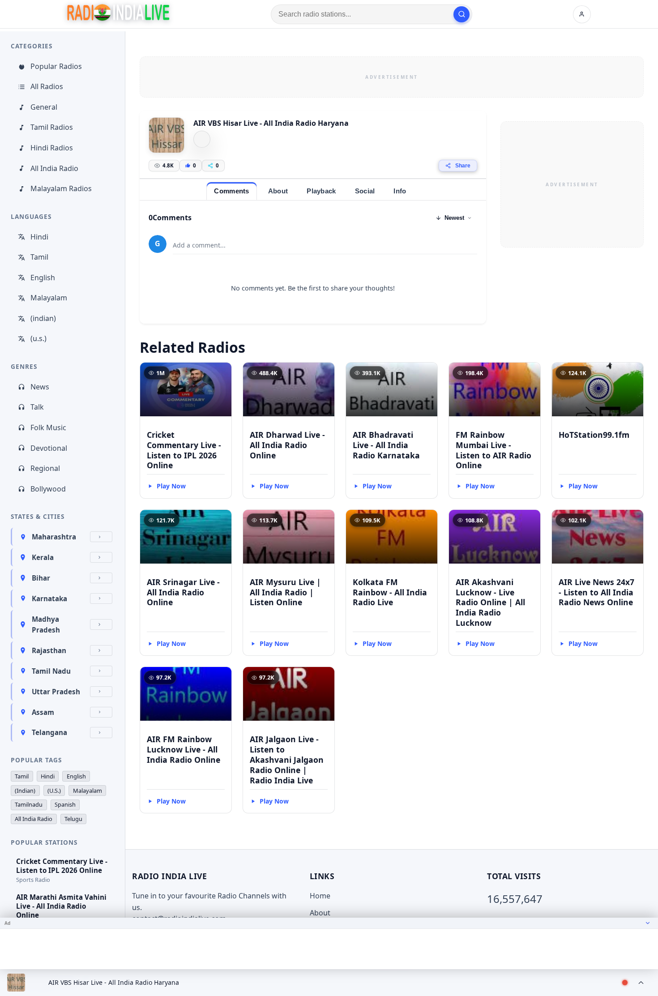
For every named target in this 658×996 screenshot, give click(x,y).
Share (462, 165)
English (42, 277)
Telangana (49, 732)
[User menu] (582, 14)
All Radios (46, 86)
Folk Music (48, 427)
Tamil (39, 257)
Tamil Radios (51, 127)
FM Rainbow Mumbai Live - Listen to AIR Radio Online (493, 450)
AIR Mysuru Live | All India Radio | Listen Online (285, 592)
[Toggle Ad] (648, 923)
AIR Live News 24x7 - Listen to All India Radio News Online (596, 592)
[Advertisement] (391, 77)
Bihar (41, 577)
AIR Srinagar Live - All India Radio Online (183, 592)
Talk (37, 407)
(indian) (43, 318)
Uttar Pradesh (56, 691)
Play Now (171, 486)
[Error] (201, 139)
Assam (43, 712)
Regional (45, 468)
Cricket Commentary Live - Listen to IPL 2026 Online (184, 450)
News (39, 387)
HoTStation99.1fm (594, 434)
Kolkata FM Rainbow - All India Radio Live (390, 592)
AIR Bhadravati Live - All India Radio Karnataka (386, 445)
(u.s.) (38, 338)
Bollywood (48, 489)
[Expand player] (641, 982)
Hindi (39, 237)
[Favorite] (221, 373)
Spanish (65, 804)
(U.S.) (54, 791)
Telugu (73, 819)
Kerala (43, 557)
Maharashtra (54, 536)
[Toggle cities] (101, 536)
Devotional (48, 448)
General (43, 107)
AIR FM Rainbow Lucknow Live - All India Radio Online (183, 749)
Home (320, 896)
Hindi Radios (51, 148)
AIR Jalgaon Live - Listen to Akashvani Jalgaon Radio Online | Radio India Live (287, 759)
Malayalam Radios (61, 188)
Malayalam (48, 298)
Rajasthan (49, 650)
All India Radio (54, 168)
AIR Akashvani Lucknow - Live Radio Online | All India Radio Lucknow (490, 602)
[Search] (461, 14)
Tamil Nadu (51, 671)
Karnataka (49, 598)
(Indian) (25, 791)
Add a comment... (199, 245)
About (320, 913)
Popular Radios (56, 66)
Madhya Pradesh (46, 624)
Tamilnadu (29, 804)
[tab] (231, 191)
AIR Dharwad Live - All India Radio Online (287, 445)
